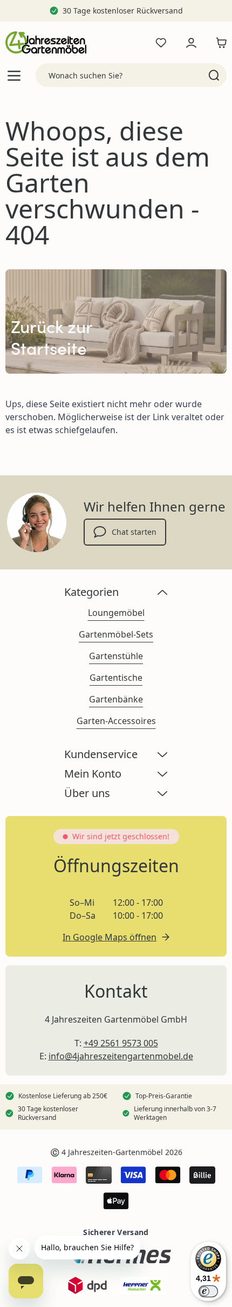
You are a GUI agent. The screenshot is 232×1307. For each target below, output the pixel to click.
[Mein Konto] (191, 43)
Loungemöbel (116, 613)
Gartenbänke (116, 699)
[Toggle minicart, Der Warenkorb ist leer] (218, 43)
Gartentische (116, 678)
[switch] (208, 1291)
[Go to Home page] (45, 42)
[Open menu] (14, 75)
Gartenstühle (116, 656)
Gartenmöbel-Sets (116, 634)
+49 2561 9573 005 (121, 1043)
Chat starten (134, 532)
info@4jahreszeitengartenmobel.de (121, 1056)
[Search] (214, 75)
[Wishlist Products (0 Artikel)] (161, 43)
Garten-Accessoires (116, 721)
